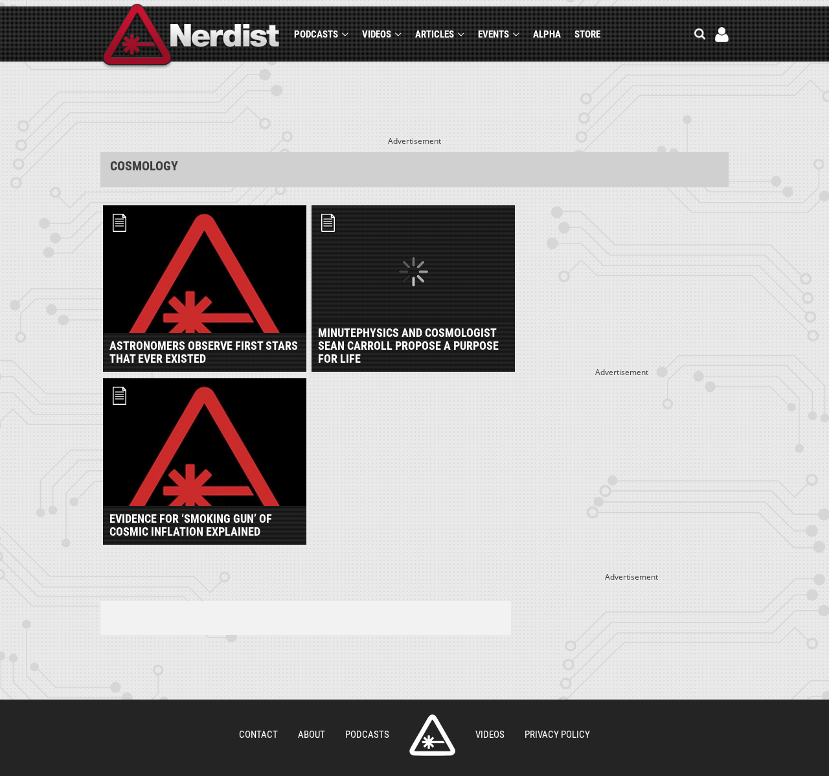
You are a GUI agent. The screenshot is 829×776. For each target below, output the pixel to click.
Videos (376, 34)
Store (587, 34)
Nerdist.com (432, 735)
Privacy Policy (557, 734)
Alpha (547, 34)
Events (493, 34)
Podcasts (316, 34)
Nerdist (191, 36)
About (311, 734)
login (722, 34)
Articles (434, 34)
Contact (258, 734)
